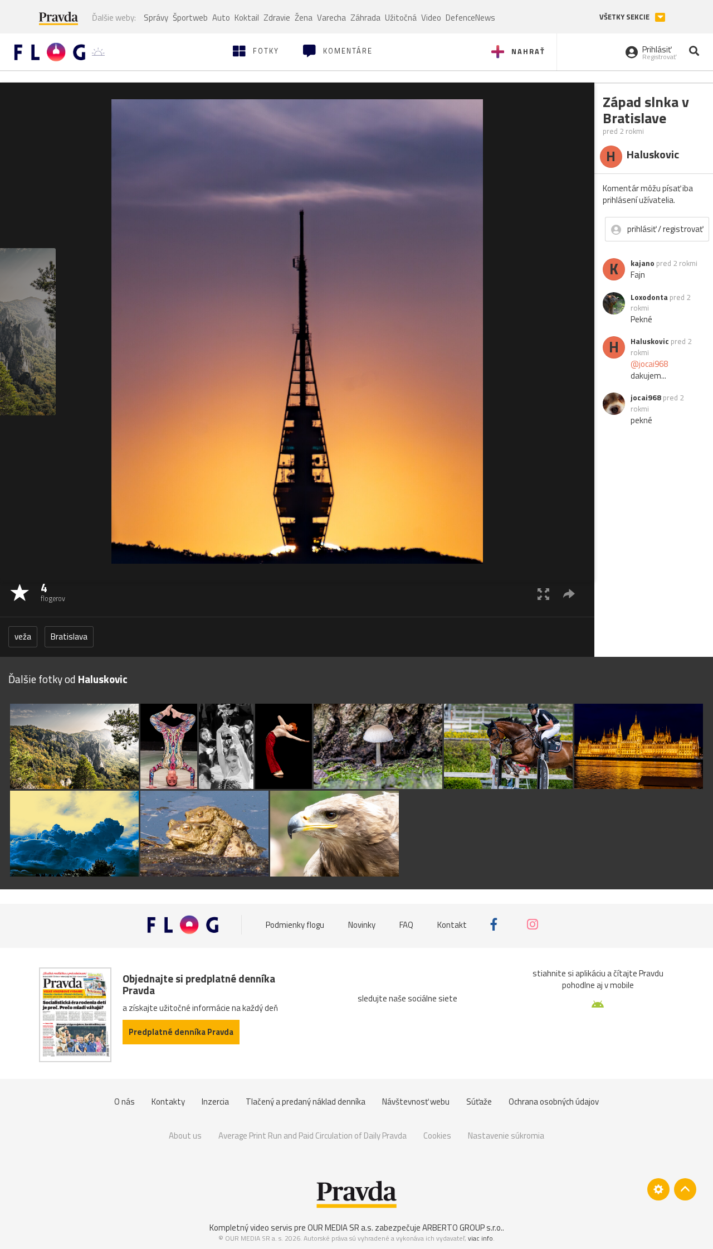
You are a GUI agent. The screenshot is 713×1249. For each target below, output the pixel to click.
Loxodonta (649, 297)
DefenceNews (470, 17)
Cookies (437, 1135)
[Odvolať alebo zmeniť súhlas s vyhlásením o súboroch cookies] (658, 1189)
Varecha (331, 17)
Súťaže (479, 1101)
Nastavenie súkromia (506, 1135)
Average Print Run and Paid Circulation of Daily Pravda (312, 1135)
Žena (303, 17)
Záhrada (365, 17)
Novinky (361, 924)
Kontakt (452, 924)
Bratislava (69, 636)
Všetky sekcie (625, 17)
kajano (643, 263)
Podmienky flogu (295, 924)
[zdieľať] (569, 593)
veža (22, 636)
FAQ (406, 924)
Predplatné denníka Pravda (181, 1031)
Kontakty (168, 1101)
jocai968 (646, 397)
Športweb (190, 17)
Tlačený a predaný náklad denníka (305, 1101)
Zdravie (276, 17)
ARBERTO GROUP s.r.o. (462, 1227)
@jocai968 (649, 363)
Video (431, 17)
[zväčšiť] (543, 593)
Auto (221, 17)
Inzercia (215, 1101)
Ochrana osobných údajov (554, 1101)
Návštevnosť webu (416, 1101)
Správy (156, 17)
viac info (480, 1238)
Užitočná (401, 17)
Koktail (247, 17)
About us (185, 1135)
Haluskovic (650, 341)
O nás (124, 1101)
